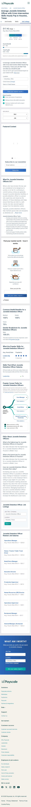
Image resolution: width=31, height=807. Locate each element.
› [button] (17, 143)
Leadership (6, 356)
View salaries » (20, 401)
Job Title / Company (10, 511)
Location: (5, 76)
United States (4, 8)
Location (7, 517)
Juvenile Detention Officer (19, 8)
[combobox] (15, 78)
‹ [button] (13, 143)
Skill (15, 114)
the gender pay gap (14, 339)
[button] (1, 21)
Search (8, 523)
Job (10, 8)
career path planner (9, 392)
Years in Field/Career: (9, 84)
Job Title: (8, 651)
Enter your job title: (15, 288)
